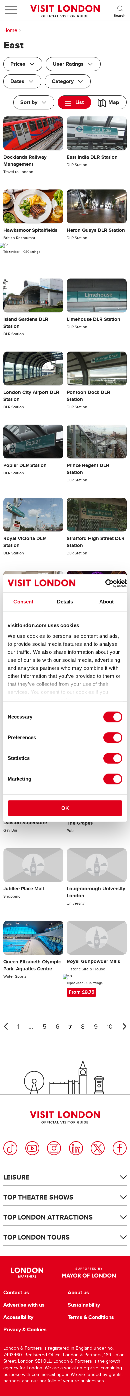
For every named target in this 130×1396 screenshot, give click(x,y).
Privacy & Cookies (25, 1330)
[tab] (74, 102)
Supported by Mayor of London (89, 1273)
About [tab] (106, 601)
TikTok (10, 1148)
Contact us (16, 1293)
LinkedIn (76, 1148)
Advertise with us (24, 1305)
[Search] (120, 10)
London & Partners (27, 1273)
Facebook (120, 1148)
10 (110, 1027)
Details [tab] (65, 601)
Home (10, 30)
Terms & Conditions (91, 1317)
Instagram (54, 1148)
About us (78, 1293)
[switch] (112, 737)
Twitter (98, 1148)
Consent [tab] (23, 601)
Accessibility (18, 1317)
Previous (5, 1026)
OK (65, 808)
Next (124, 1026)
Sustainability (84, 1305)
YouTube (32, 1148)
